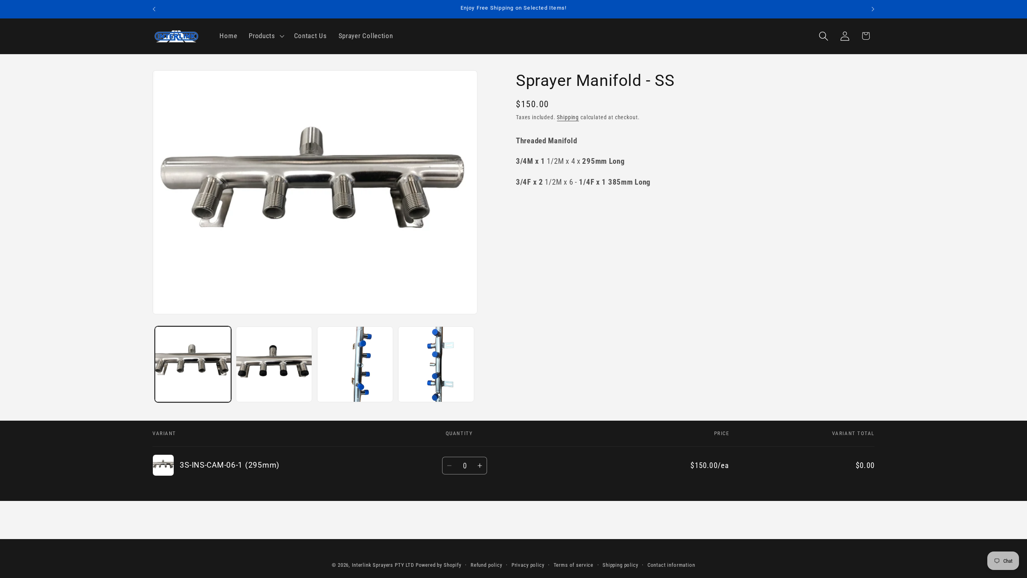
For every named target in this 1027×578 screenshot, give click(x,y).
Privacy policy (527, 565)
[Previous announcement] (154, 9)
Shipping (568, 117)
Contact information (671, 565)
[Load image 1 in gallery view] (193, 364)
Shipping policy (620, 565)
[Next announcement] (873, 9)
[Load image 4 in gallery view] (436, 364)
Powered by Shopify (438, 565)
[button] (265, 36)
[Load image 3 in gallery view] (355, 364)
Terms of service (573, 565)
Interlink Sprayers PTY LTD (383, 565)
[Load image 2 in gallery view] (274, 364)
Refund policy (486, 565)
